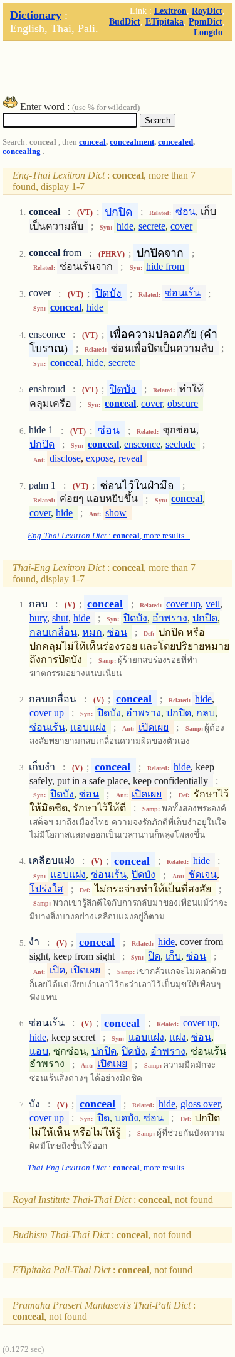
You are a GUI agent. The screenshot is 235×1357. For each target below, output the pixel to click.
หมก (92, 632)
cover (181, 226)
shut (60, 617)
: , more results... (109, 535)
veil (213, 604)
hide (125, 226)
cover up (183, 604)
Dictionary (35, 15)
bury (38, 617)
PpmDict (205, 21)
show (116, 512)
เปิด (57, 970)
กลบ (205, 712)
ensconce (142, 444)
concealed (175, 142)
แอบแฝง (88, 727)
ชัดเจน (202, 875)
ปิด (154, 956)
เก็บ (173, 956)
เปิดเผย (153, 727)
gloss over (200, 1104)
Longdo (208, 32)
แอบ (38, 1051)
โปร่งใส (46, 888)
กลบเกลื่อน (53, 632)
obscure (182, 403)
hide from (165, 266)
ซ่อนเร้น (183, 293)
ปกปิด (118, 211)
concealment (132, 142)
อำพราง (169, 617)
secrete (151, 226)
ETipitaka (164, 21)
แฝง (177, 1037)
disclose (65, 458)
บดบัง (126, 1117)
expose (99, 458)
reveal (130, 458)
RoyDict (207, 11)
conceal (92, 142)
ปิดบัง (108, 293)
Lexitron (170, 11)
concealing (22, 151)
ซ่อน (185, 211)
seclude (180, 444)
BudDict (124, 21)
